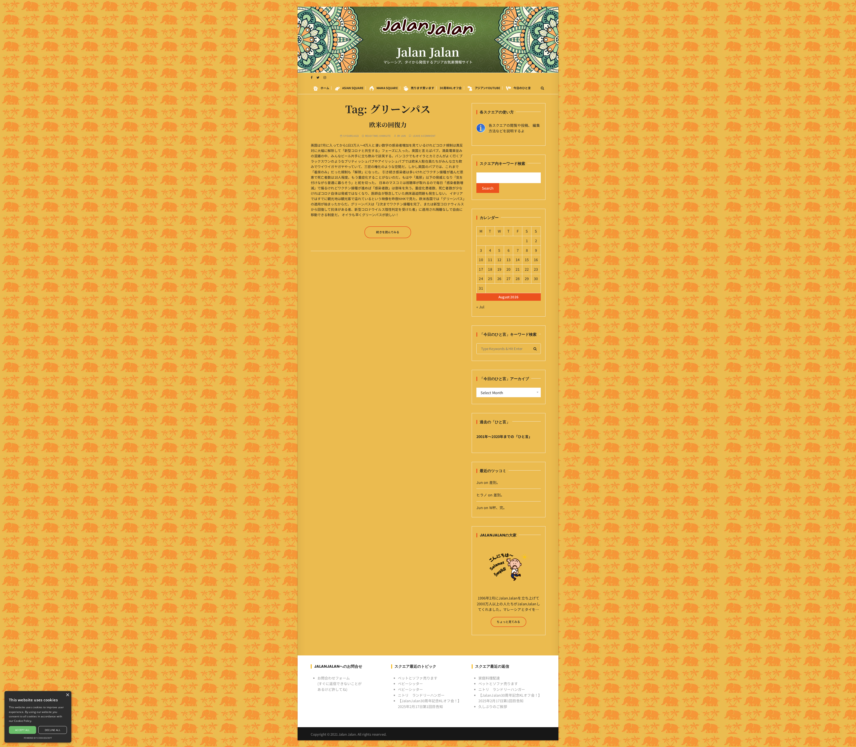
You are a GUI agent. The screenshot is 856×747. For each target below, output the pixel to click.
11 (490, 259)
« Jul (480, 306)
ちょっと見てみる (508, 622)
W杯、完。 (498, 507)
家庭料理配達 (489, 678)
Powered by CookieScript (38, 738)
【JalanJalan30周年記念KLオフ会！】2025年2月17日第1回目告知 (429, 703)
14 (518, 259)
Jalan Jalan (428, 51)
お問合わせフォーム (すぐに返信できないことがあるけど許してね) (339, 683)
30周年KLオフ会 (451, 88)
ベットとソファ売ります (418, 678)
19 (499, 269)
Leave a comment (424, 136)
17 (481, 269)
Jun (403, 136)
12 (499, 259)
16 (536, 259)
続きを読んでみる (387, 232)
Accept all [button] (22, 730)
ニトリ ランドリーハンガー (421, 695)
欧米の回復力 (388, 124)
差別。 (494, 482)
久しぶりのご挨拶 (492, 706)
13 (508, 259)
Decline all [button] (52, 730)
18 (490, 269)
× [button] (67, 695)
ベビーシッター (410, 683)
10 (481, 259)
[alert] (37, 717)
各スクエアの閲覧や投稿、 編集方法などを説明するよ (514, 128)
